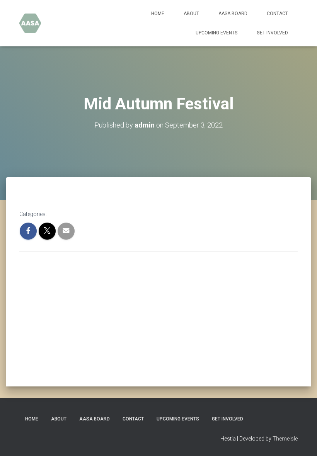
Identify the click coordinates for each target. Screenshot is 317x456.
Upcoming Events (216, 33)
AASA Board (232, 13)
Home (157, 13)
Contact (277, 13)
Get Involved (272, 33)
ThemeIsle (285, 439)
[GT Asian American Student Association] (30, 23)
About (191, 13)
